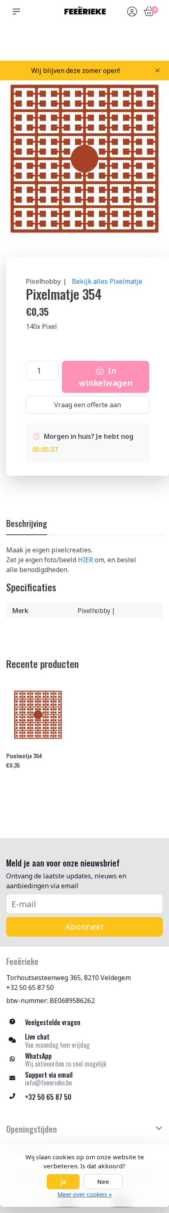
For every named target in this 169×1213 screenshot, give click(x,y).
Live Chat (131, 45)
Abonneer (84, 926)
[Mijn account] (132, 12)
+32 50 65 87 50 (30, 987)
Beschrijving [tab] (26, 523)
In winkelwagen (105, 376)
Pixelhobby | (46, 281)
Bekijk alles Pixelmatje (107, 281)
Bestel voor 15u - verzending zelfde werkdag (87, 41)
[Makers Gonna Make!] (84, 11)
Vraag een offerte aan (87, 404)
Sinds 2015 (152, 45)
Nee (103, 1182)
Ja (63, 1182)
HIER (85, 559)
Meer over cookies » (84, 1194)
